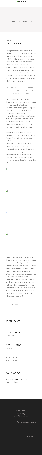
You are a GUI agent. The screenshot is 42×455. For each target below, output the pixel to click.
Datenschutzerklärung (26, 422)
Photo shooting (13, 345)
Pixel (16, 302)
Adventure (10, 302)
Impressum (31, 429)
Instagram (31, 436)
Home (8, 21)
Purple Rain (11, 358)
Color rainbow (13, 333)
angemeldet (15, 379)
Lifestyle (15, 21)
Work (16, 305)
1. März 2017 (10, 336)
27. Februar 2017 (12, 361)
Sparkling (9, 305)
